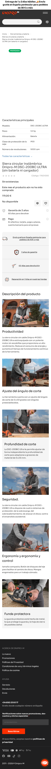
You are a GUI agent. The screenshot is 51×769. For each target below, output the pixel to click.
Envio (4, 693)
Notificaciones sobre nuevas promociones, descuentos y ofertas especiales (24, 715)
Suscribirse (13, 731)
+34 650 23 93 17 (10, 702)
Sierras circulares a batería (13, 37)
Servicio (6, 685)
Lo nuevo (6, 654)
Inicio (4, 34)
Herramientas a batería (19, 34)
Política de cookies (11, 670)
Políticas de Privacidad (13, 662)
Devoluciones (8, 689)
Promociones (8, 658)
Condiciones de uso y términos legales (20, 666)
